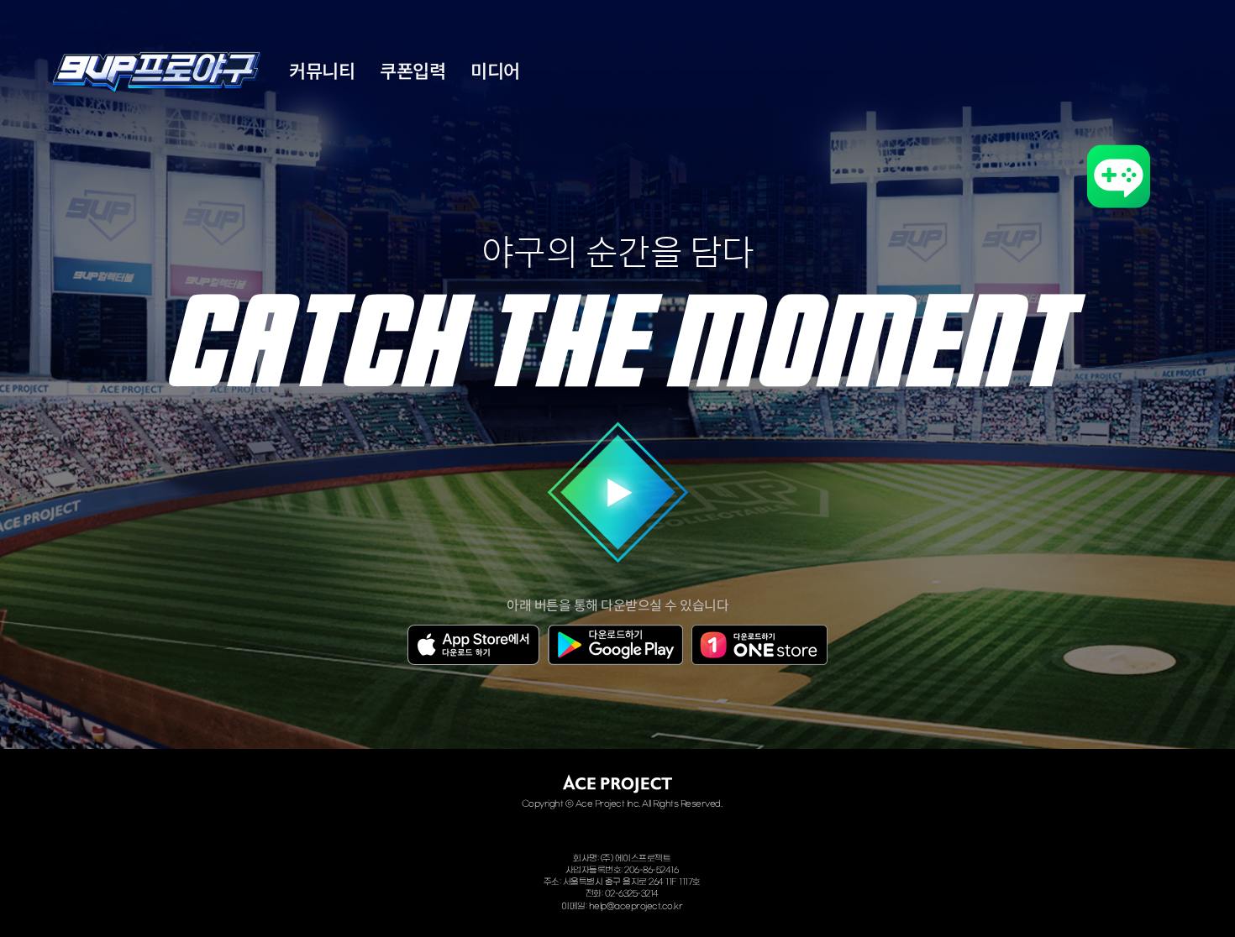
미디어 (495, 71)
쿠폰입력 (412, 71)
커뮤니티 (322, 71)
